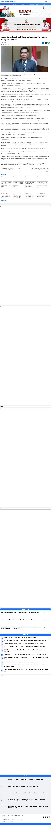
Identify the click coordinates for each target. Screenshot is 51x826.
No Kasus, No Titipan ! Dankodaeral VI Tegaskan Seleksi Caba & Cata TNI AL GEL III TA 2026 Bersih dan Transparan (28, 807)
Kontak (7, 815)
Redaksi (22, 815)
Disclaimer (3, 815)
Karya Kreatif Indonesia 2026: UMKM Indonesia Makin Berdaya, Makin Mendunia (25, 779)
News (9, 4)
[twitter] (45, 42)
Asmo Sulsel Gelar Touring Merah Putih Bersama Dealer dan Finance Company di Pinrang (27, 792)
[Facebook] (43, 817)
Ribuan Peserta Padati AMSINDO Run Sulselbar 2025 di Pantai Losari (11, 169)
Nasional (4, 4)
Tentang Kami (3, 817)
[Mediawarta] (8, 1)
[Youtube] (47, 817)
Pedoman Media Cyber (15, 815)
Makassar (24, 4)
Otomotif (44, 4)
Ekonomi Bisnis (16, 4)
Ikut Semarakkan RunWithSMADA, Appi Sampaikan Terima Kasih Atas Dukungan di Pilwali (40, 170)
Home (2, 34)
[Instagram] (49, 817)
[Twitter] (45, 817)
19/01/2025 (3, 42)
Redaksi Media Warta (8, 44)
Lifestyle (38, 4)
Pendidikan (31, 4)
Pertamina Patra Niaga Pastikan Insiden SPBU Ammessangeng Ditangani (24, 786)
